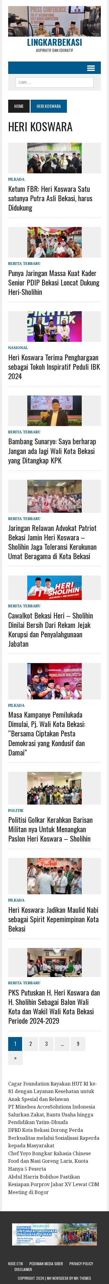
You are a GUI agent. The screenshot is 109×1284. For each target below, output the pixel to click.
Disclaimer (23, 1269)
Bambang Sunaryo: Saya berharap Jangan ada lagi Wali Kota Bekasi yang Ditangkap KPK (52, 450)
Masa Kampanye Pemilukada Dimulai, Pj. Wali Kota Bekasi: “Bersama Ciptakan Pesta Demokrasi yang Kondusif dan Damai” (46, 733)
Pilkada (16, 179)
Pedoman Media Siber (46, 1263)
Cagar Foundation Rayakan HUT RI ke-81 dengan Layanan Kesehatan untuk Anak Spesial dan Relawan (52, 1091)
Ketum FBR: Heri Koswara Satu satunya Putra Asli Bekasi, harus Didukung (50, 198)
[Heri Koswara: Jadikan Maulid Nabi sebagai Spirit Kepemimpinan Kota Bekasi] (54, 890)
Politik (15, 810)
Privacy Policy (81, 1263)
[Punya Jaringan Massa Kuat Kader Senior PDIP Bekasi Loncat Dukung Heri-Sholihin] (54, 253)
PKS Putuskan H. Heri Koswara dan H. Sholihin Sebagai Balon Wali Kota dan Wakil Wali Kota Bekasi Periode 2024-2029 (54, 1006)
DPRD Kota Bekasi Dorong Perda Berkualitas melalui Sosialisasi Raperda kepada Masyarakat (53, 1138)
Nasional (18, 347)
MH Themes (82, 1278)
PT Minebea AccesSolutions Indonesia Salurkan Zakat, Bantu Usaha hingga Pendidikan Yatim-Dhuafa (51, 1114)
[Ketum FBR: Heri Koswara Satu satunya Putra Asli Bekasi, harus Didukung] (54, 169)
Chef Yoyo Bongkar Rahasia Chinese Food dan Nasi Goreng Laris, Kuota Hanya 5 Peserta (49, 1161)
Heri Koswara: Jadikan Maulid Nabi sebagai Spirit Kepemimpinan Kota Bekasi (53, 919)
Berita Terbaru (24, 263)
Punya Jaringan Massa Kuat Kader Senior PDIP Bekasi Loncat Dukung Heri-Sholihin (53, 282)
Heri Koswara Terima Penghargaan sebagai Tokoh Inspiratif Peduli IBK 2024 (54, 366)
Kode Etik (15, 1263)
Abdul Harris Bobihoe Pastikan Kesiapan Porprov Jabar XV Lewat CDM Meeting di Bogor (53, 1184)
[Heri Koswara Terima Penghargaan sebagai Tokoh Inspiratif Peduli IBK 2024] (54, 338)
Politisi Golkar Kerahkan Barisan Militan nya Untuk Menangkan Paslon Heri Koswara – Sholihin (50, 829)
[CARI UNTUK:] (54, 81)
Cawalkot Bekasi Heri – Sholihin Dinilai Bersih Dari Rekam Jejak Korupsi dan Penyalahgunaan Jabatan (50, 629)
